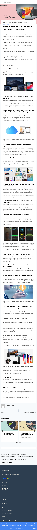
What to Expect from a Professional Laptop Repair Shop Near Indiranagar (14, 452)
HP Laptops (4, 485)
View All (3, 516)
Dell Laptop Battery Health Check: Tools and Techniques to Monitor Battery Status (9, 435)
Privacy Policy (4, 500)
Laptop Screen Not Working (6, 514)
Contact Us (4, 499)
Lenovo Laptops (5, 488)
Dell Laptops (4, 486)
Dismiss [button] (34, 528)
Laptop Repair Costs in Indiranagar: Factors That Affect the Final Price (13, 459)
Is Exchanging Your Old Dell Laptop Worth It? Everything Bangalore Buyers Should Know (17, 456)
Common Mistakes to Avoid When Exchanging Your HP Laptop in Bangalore (15, 457)
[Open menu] (35, 2)
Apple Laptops (4, 490)
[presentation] (9, 426)
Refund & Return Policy (6, 502)
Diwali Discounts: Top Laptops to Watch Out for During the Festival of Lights (28, 411)
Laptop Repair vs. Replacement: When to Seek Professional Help (27, 434)
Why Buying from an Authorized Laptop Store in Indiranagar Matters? (13, 454)
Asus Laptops (4, 489)
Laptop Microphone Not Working (7, 513)
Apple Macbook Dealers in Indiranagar (9, 400)
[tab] (16, 442)
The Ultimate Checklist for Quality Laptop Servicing (8, 411)
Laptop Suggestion (6, 24)
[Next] (34, 431)
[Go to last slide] (2, 431)
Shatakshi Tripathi (6, 31)
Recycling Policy (5, 503)
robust (17, 320)
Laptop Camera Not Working (7, 510)
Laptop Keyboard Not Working (7, 511)
